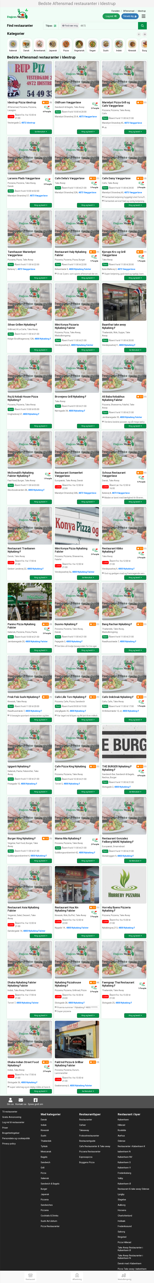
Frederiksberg (124, 1173)
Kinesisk (45, 1130)
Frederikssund (125, 1226)
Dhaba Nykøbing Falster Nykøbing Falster (22, 984)
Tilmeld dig (128, 16)
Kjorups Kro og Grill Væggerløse (113, 253)
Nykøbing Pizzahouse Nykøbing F (68, 984)
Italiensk (45, 1178)
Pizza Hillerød (124, 1242)
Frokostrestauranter (89, 1135)
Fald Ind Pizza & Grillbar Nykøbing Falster (69, 1064)
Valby (120, 1178)
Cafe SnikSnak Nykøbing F (118, 697)
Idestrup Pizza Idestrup (22, 102)
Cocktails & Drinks (49, 1215)
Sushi (43, 1135)
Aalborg (121, 1205)
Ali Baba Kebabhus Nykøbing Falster (113, 398)
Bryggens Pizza (86, 1162)
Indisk (43, 1125)
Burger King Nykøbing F (22, 838)
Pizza (43, 1173)
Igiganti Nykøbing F (19, 766)
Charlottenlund (125, 1215)
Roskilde (122, 1130)
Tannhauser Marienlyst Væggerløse (22, 253)
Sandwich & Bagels (50, 1183)
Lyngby (121, 1194)
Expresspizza (85, 1157)
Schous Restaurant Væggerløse (114, 474)
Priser (5, 1128)
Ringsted (122, 1237)
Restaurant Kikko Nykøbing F (112, 550)
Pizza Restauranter (50, 1226)
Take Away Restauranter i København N (130, 1256)
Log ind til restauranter (13, 1122)
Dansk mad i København (129, 1263)
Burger (44, 1189)
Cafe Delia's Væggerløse (70, 178)
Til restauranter (9, 1111)
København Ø (124, 1183)
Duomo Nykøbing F (66, 624)
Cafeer (82, 1125)
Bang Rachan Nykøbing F (117, 624)
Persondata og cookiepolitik (16, 1138)
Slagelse (122, 1199)
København (123, 1119)
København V (124, 1167)
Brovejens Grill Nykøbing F (70, 396)
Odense (121, 1141)
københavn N (124, 1151)
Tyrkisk (44, 1146)
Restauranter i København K (131, 1146)
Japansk (45, 1194)
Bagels (44, 1157)
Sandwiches (47, 1205)
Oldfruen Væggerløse (68, 102)
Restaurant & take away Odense (133, 1189)
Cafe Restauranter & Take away (94, 1146)
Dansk (44, 1119)
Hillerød (121, 1125)
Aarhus (121, 1135)
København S (124, 1162)
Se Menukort (40, 132)
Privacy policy (9, 1143)
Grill (42, 1167)
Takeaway (84, 1130)
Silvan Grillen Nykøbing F (22, 324)
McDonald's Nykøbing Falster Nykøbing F (21, 474)
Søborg (121, 1231)
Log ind (110, 16)
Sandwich (45, 1162)
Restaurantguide (87, 1141)
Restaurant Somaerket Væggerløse (69, 474)
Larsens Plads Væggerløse (24, 178)
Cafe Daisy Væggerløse (116, 178)
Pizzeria (45, 1199)
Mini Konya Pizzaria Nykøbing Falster (67, 326)
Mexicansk (46, 1151)
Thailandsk (46, 1141)
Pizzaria (45, 1210)
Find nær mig (71, 25)
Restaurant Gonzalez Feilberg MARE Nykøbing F (118, 840)
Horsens (122, 1210)
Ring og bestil (87, 132)
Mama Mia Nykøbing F (68, 838)
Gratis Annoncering (11, 1117)
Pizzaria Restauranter (89, 1151)
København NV (125, 1157)
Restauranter (85, 1119)
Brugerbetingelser (11, 1133)
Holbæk (121, 1221)
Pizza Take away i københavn (132, 1269)
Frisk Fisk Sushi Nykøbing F (24, 697)
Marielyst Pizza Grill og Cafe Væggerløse (116, 104)
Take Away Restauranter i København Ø (130, 1248)
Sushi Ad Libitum (49, 1221)
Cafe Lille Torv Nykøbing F (70, 697)
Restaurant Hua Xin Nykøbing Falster (66, 909)
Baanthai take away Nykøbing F (114, 326)
